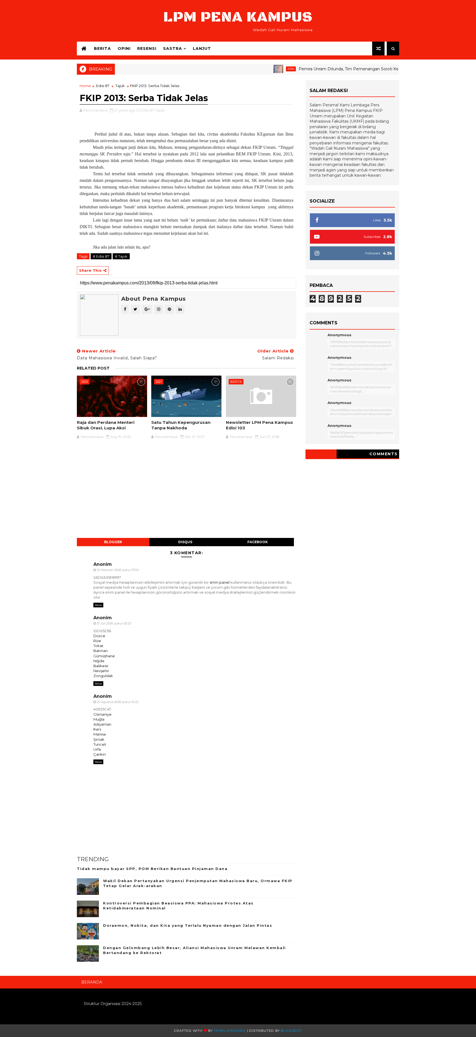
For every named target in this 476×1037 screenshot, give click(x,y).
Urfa (97, 749)
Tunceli (99, 744)
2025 (84, 382)
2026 (274, 69)
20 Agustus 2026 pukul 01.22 (117, 702)
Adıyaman (102, 724)
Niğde (98, 661)
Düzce (99, 636)
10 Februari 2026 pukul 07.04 (118, 570)
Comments (383, 453)
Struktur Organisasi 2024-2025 (113, 1003)
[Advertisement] (186, 491)
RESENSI (146, 48)
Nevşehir (101, 671)
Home (85, 86)
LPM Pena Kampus (238, 17)
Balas (98, 605)
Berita (236, 382)
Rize (97, 641)
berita (102, 48)
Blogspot (291, 1030)
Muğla (98, 719)
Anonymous (339, 335)
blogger (113, 542)
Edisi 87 (102, 86)
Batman (100, 650)
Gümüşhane (104, 656)
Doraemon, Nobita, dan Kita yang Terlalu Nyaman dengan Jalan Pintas (187, 925)
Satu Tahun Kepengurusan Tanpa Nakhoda (180, 425)
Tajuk (120, 86)
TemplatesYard (230, 1030)
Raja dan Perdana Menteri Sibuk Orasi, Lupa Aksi (105, 425)
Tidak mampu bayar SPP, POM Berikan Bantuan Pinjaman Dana (152, 868)
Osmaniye (102, 714)
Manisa (99, 734)
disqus (185, 542)
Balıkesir (101, 666)
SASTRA (172, 48)
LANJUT (202, 48)
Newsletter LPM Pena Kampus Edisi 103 (259, 425)
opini (124, 48)
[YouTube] (392, 980)
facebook (257, 542)
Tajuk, (160, 110)
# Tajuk (121, 256)
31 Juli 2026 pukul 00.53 (114, 623)
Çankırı (99, 754)
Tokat (98, 645)
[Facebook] (396, 980)
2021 (159, 382)
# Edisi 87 (101, 256)
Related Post (93, 368)
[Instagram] (388, 980)
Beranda (91, 982)
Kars (97, 729)
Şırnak (98, 739)
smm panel (219, 582)
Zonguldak (103, 676)
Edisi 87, (148, 110)
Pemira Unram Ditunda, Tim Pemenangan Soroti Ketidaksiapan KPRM (350, 68)
